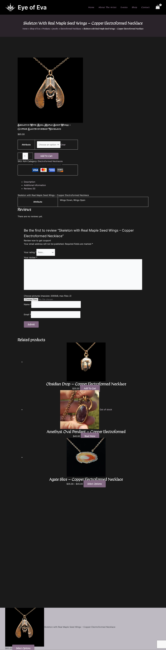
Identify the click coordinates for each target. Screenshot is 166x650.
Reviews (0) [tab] (29, 188)
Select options (94, 483)
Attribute (26, 144)
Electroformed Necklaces (50, 161)
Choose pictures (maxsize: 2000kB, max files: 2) (47, 296)
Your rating (30, 252)
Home (91, 7)
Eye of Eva (32, 7)
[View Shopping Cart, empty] (157, 7)
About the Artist (108, 7)
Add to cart (46, 156)
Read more (90, 436)
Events (124, 7)
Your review (30, 257)
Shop (134, 7)
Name (27, 304)
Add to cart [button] (90, 388)
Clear (63, 144)
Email (27, 314)
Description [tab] (29, 182)
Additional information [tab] (35, 185)
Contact (145, 7)
